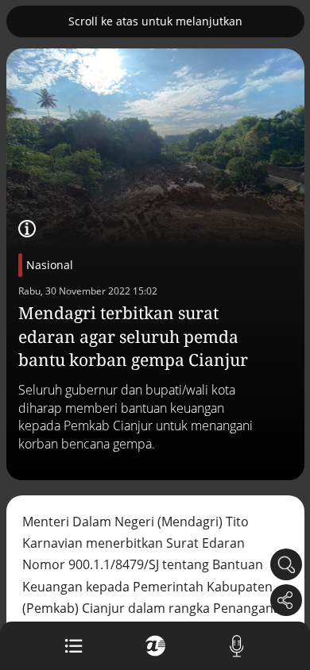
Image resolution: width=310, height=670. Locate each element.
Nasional (49, 264)
